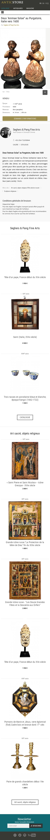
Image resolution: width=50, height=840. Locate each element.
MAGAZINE (30, 8)
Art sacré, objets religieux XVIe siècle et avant (25, 188)
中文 (47, 3)
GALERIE (15, 145)
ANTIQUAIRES (18, 8)
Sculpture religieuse (10, 191)
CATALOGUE (5, 8)
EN (43, 3)
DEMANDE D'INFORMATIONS (25, 118)
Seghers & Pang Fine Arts (26, 129)
